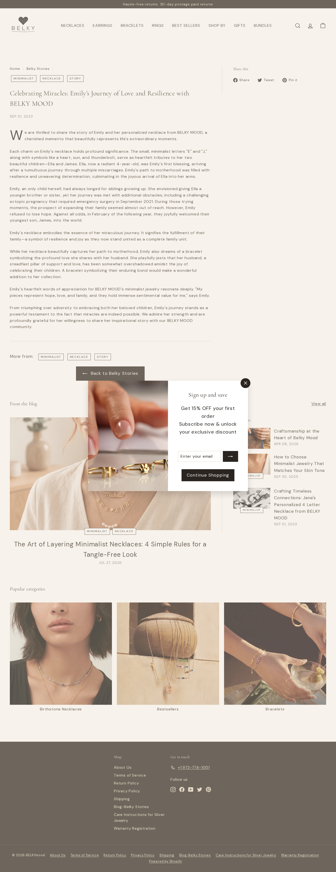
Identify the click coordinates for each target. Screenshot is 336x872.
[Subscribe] (230, 456)
